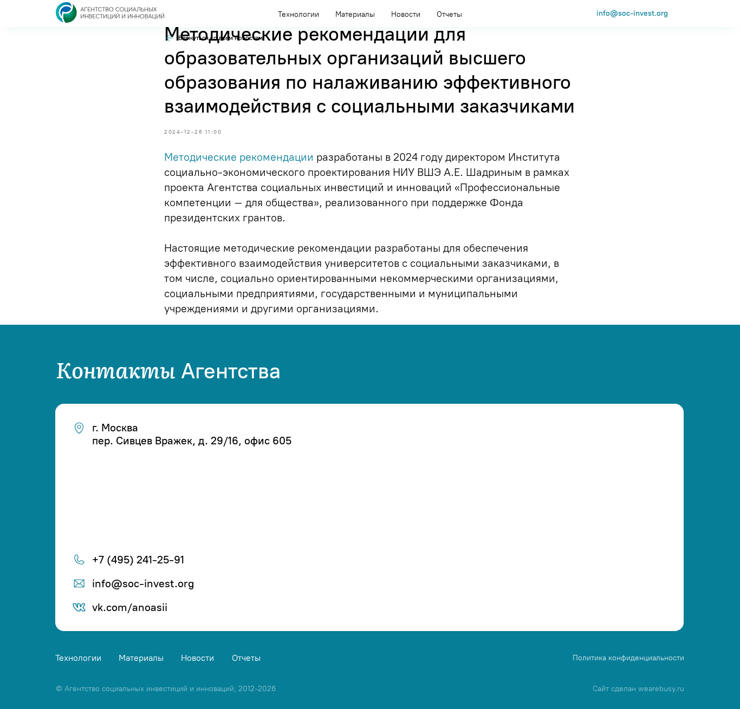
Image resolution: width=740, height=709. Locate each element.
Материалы (355, 14)
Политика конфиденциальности (628, 657)
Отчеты (449, 14)
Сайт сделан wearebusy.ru (638, 688)
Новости (405, 14)
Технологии (298, 14)
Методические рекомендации (239, 156)
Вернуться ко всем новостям (220, 38)
